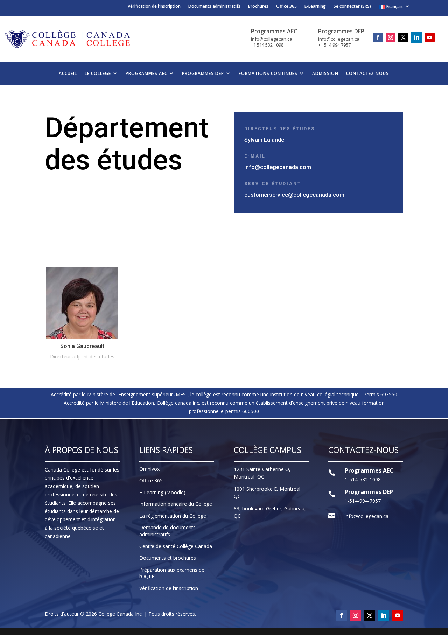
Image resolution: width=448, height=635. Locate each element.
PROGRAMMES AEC (146, 73)
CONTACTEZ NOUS (367, 73)
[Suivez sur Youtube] (430, 37)
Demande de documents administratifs (167, 531)
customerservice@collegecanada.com (294, 194)
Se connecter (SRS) (352, 7)
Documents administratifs (214, 7)
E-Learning (315, 7)
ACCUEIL (68, 73)
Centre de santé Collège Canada (175, 546)
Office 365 (286, 7)
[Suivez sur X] (403, 37)
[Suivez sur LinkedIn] (416, 37)
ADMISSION (325, 73)
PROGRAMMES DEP (203, 73)
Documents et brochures (167, 557)
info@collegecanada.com (277, 167)
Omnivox (149, 469)
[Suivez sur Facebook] (378, 37)
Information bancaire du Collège (175, 504)
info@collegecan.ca (366, 516)
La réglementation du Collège (172, 515)
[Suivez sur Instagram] (391, 37)
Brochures (258, 7)
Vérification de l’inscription (154, 7)
